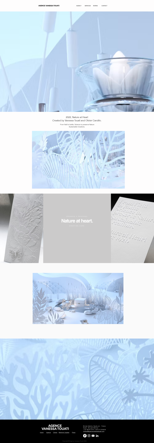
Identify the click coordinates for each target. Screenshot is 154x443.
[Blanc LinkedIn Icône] (97, 435)
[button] (123, 187)
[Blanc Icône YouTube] (93, 435)
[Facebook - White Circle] (85, 435)
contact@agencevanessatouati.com (93, 431)
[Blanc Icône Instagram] (89, 435)
